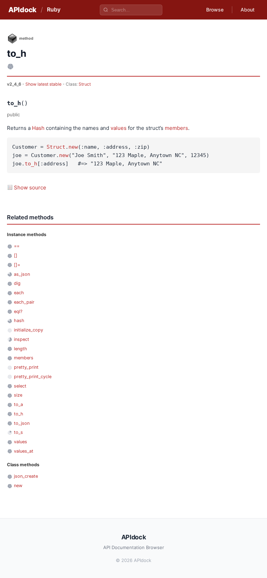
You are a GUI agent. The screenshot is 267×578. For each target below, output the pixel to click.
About (247, 10)
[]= (17, 264)
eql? (18, 311)
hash (19, 320)
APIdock (22, 10)
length (20, 348)
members (176, 128)
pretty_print (26, 367)
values (119, 128)
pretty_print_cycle (32, 376)
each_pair (24, 302)
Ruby (53, 9)
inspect (21, 339)
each (19, 292)
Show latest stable (44, 84)
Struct (85, 84)
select (20, 386)
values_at (23, 451)
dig (17, 283)
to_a (18, 404)
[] (15, 255)
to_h (31, 164)
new (73, 147)
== (16, 246)
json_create (26, 476)
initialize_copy (28, 330)
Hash (38, 128)
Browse (215, 10)
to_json (22, 423)
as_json (22, 274)
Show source (30, 187)
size (18, 395)
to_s (18, 432)
